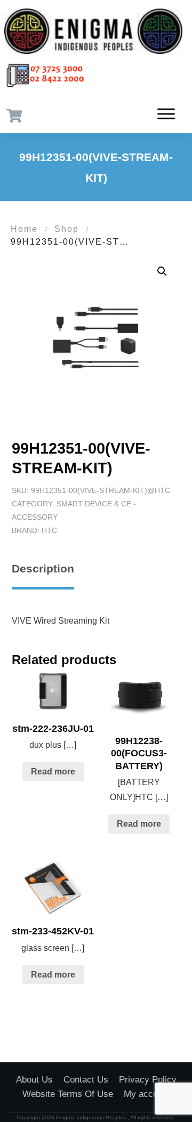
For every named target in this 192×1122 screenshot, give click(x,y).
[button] (162, 271)
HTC (49, 530)
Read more (53, 771)
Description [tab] (43, 568)
